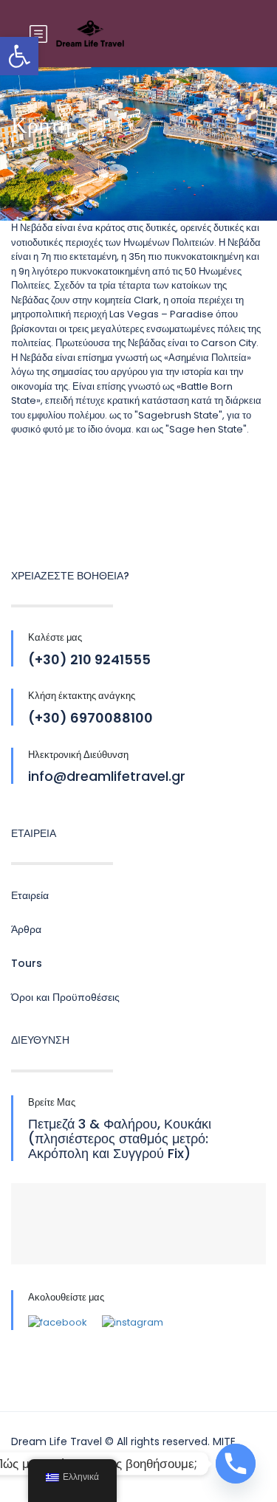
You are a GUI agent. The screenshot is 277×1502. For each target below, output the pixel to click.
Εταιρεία (30, 895)
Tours (26, 963)
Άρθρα (26, 929)
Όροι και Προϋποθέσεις (65, 997)
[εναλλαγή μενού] (38, 34)
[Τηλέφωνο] (236, 1464)
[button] (19, 56)
